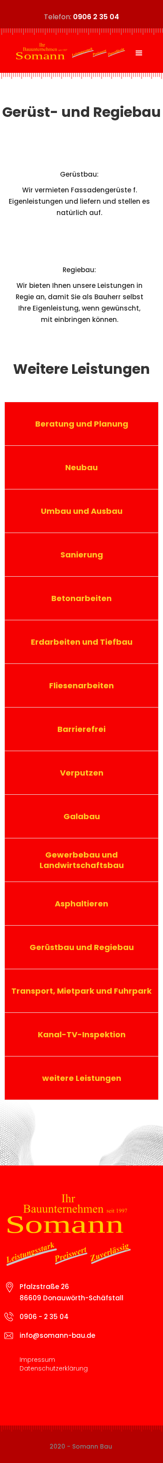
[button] (139, 53)
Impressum (37, 1359)
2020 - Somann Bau (81, 1446)
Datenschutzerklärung (54, 1368)
